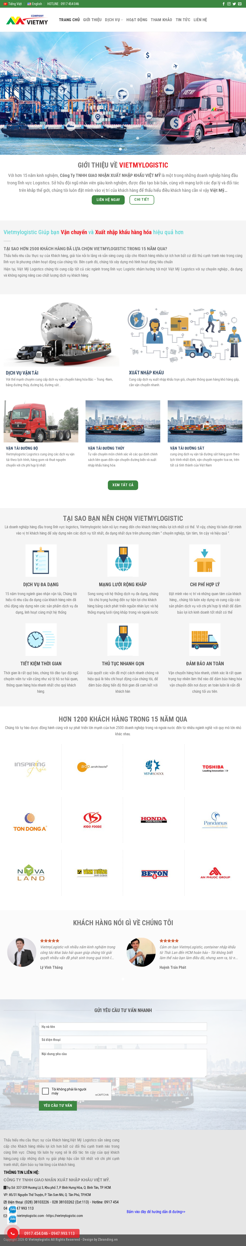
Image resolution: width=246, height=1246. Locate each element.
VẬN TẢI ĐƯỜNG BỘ (22, 448)
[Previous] (11, 93)
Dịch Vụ (112, 19)
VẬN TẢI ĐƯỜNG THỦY (106, 448)
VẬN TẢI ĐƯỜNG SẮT (187, 448)
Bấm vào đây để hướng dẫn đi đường (154, 1211)
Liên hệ (200, 19)
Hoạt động (136, 19)
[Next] (235, 93)
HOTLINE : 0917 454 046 (63, 4)
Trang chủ (69, 19)
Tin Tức (183, 19)
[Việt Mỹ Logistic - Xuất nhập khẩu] (28, 20)
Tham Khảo (161, 19)
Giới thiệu (92, 19)
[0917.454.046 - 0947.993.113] (12, 1233)
